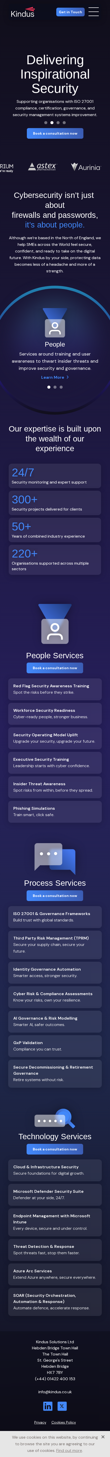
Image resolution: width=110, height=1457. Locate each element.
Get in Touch (70, 12)
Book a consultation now (55, 133)
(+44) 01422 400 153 (55, 1379)
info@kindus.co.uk (55, 1392)
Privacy (40, 1422)
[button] (45, 122)
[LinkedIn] (47, 1407)
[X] (62, 1407)
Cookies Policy (63, 1422)
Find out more (69, 1450)
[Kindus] (23, 12)
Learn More (52, 377)
